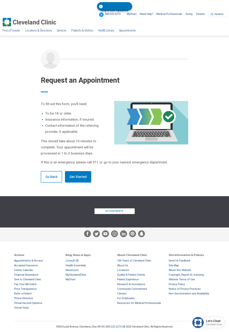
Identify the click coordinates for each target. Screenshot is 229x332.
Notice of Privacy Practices (185, 288)
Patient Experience (128, 279)
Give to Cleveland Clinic (27, 279)
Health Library (106, 30)
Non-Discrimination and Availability (189, 293)
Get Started (78, 177)
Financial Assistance (26, 274)
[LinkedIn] (123, 234)
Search (218, 14)
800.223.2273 (113, 326)
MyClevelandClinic (76, 274)
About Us (122, 265)
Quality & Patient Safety (131, 274)
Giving (189, 14)
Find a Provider (11, 30)
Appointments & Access (28, 260)
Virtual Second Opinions (28, 303)
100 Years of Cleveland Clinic (134, 260)
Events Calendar (23, 270)
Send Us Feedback (179, 260)
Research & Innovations (131, 284)
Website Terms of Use (182, 279)
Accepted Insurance (26, 265)
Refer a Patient (23, 293)
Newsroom (72, 270)
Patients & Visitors (82, 30)
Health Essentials (76, 265)
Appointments (127, 30)
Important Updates (114, 10)
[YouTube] (105, 234)
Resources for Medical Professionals (139, 303)
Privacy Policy (177, 284)
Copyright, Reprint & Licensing (186, 274)
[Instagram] (114, 234)
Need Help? (146, 14)
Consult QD (72, 260)
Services (62, 30)
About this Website (180, 270)
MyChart (132, 14)
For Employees (126, 298)
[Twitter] (96, 234)
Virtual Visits (21, 307)
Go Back (51, 177)
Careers (200, 14)
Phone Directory (23, 298)
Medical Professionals (169, 14)
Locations (123, 270)
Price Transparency (25, 288)
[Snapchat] (141, 234)
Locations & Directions (38, 30)
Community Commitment (132, 288)
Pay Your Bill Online (25, 284)
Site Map (174, 265)
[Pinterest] (132, 234)
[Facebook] (87, 234)
